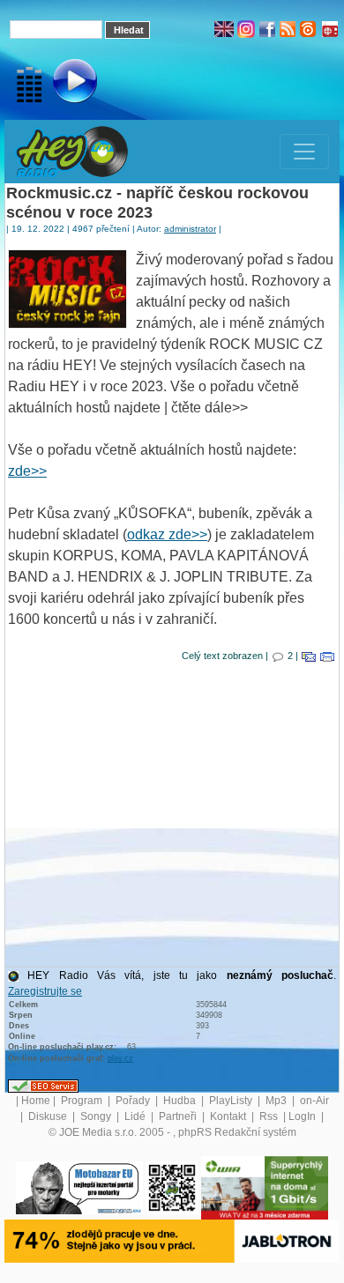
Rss (269, 1116)
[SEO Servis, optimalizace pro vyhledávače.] (43, 1085)
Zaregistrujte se (45, 991)
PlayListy (232, 1100)
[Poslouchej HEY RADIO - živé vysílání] (60, 84)
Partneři (179, 1116)
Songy (97, 1116)
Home (35, 1100)
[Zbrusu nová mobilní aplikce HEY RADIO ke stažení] (172, 1187)
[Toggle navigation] (304, 151)
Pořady (134, 1100)
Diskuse (49, 1116)
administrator (190, 229)
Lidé (136, 1116)
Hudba (180, 1100)
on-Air (314, 1100)
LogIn (303, 1116)
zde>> (27, 471)
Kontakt (229, 1116)
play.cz (120, 1058)
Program (83, 1100)
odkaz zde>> (167, 534)
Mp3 (277, 1100)
